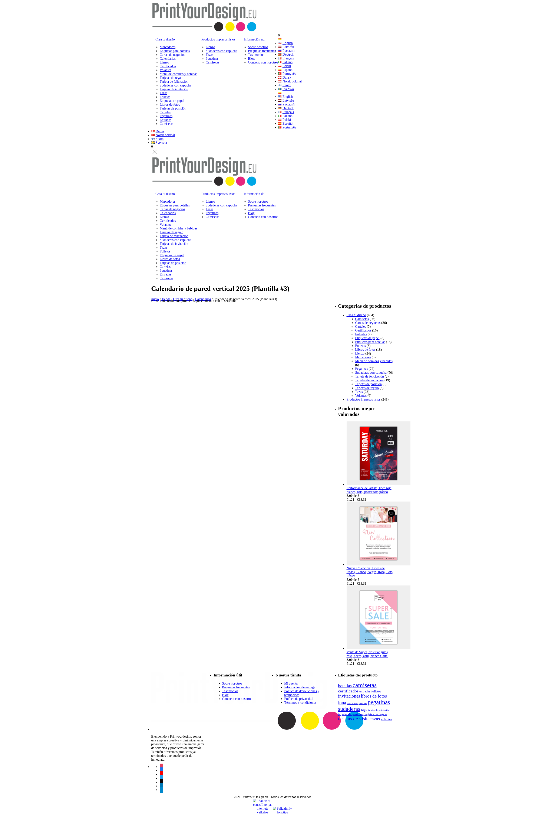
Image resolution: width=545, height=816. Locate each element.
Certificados (168, 66)
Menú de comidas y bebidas (178, 74)
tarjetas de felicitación (378, 710)
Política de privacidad (298, 699)
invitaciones (349, 696)
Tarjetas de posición (173, 108)
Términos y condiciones (300, 702)
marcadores (353, 703)
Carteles (165, 112)
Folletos (165, 97)
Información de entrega (299, 687)
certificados (348, 691)
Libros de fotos (170, 104)
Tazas (163, 93)
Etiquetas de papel (172, 100)
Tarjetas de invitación (174, 89)
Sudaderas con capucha (175, 85)
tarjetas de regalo (375, 714)
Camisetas (166, 123)
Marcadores (167, 47)
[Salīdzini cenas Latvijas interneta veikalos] (262, 803)
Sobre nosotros (258, 47)
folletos (376, 691)
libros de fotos (374, 696)
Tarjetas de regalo (171, 77)
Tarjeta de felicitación (174, 81)
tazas (375, 718)
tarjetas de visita (354, 718)
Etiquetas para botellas (175, 51)
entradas (364, 691)
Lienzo (164, 62)
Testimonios (256, 54)
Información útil (254, 39)
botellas (345, 685)
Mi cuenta (291, 683)
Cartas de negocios (172, 54)
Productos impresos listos (218, 39)
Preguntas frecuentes (262, 51)
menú (363, 703)
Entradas (165, 120)
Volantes (165, 70)
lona (342, 702)
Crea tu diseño (165, 39)
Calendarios (168, 58)
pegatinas (379, 702)
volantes (386, 719)
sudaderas (349, 709)
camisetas (365, 685)
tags (364, 710)
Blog (251, 58)
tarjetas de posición (351, 714)
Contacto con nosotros (263, 62)
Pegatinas (166, 116)
